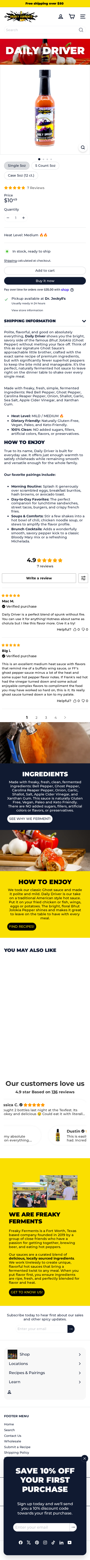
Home (9, 1424)
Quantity (11, 209)
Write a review (39, 578)
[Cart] (71, 16)
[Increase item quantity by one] (24, 218)
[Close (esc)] (84, 1458)
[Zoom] (82, 147)
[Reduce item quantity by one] (8, 218)
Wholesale (12, 1441)
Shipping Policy (16, 1452)
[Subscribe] (73, 1527)
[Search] (81, 30)
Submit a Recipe (17, 1447)
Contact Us (12, 1436)
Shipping (10, 260)
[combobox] (45, 30)
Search (9, 1430)
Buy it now (45, 281)
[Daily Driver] (34, 1009)
